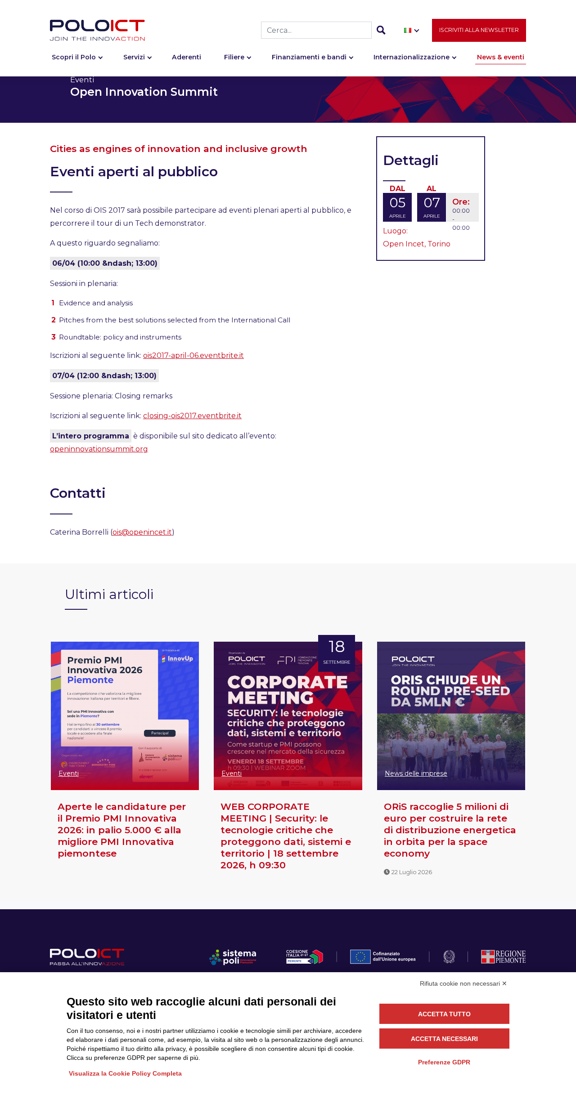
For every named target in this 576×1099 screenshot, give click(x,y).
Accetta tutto (444, 1014)
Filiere (234, 57)
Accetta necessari (444, 1038)
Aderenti (186, 57)
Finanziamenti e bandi (309, 57)
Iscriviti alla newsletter (479, 30)
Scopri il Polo (74, 57)
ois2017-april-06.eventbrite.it (193, 355)
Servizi (134, 57)
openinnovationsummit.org (99, 449)
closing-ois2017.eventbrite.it (192, 415)
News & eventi (500, 57)
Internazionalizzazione (412, 57)
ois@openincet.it (142, 532)
